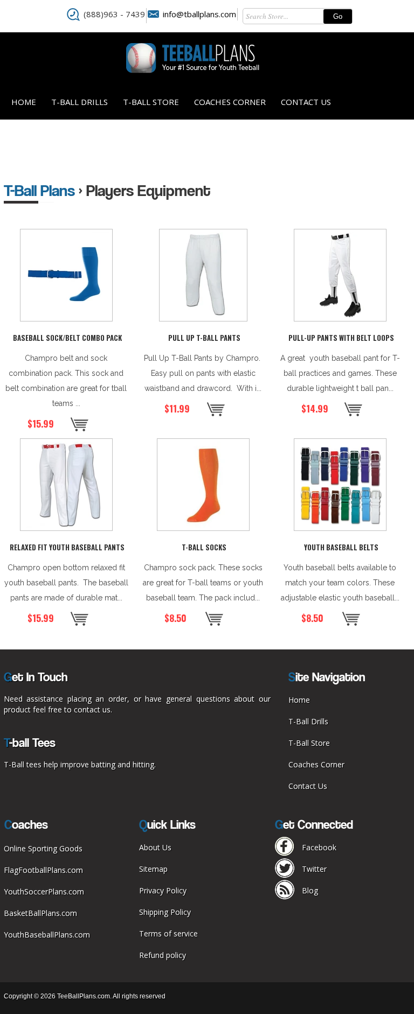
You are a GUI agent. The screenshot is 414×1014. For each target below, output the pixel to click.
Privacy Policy (163, 890)
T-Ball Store (151, 101)
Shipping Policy (165, 912)
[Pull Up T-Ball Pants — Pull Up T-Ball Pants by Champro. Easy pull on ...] (203, 275)
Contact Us (306, 101)
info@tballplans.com (199, 14)
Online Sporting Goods (43, 848)
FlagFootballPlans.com (43, 870)
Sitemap (153, 869)
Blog (310, 890)
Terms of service (168, 933)
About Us (155, 847)
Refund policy (162, 955)
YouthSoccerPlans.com (44, 891)
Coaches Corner (230, 101)
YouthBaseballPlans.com (47, 934)
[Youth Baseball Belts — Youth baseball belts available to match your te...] (340, 484)
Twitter (314, 869)
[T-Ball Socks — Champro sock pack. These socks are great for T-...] (203, 484)
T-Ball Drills (79, 101)
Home (23, 101)
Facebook (319, 847)
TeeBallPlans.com (83, 996)
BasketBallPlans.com (40, 913)
